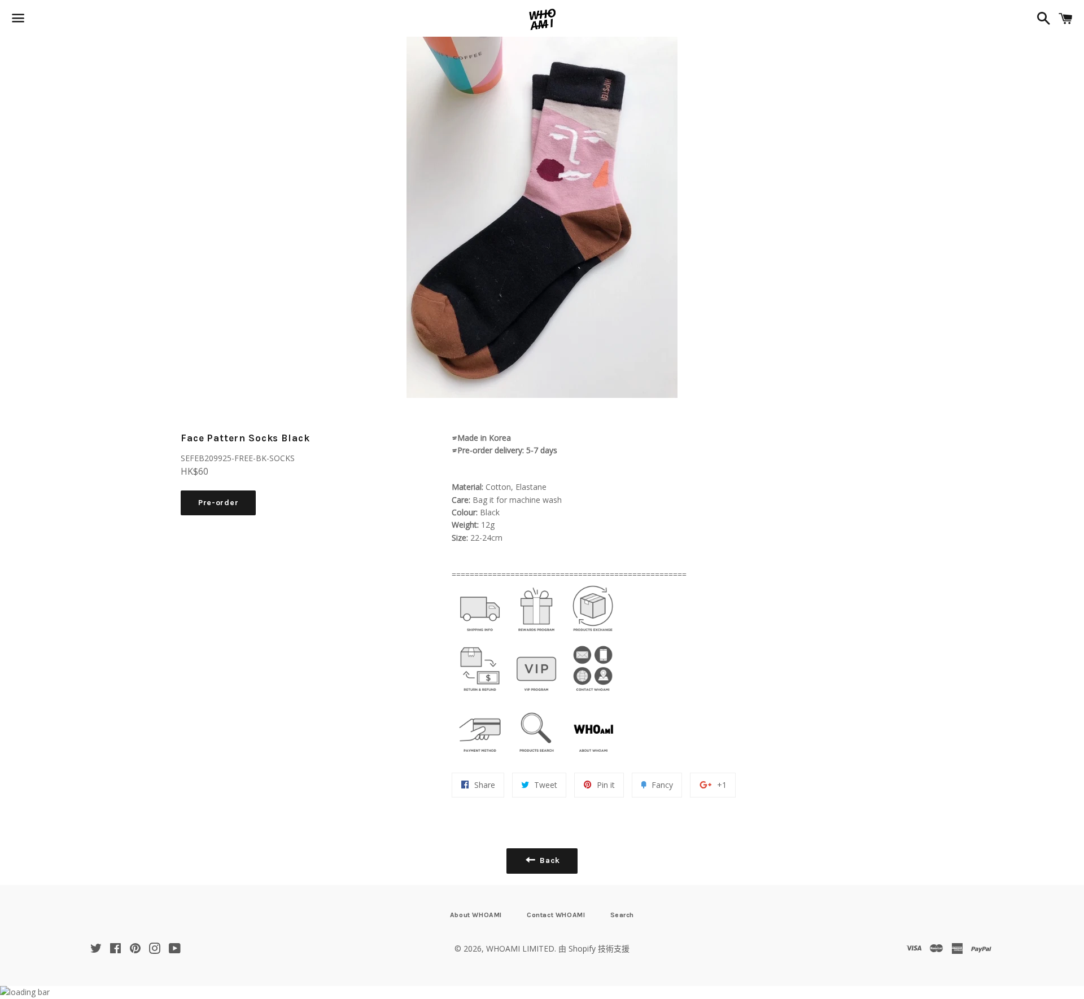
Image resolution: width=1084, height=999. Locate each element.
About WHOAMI (476, 915)
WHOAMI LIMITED (520, 948)
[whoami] (480, 634)
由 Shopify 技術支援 (594, 948)
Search (622, 915)
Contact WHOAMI (556, 915)
